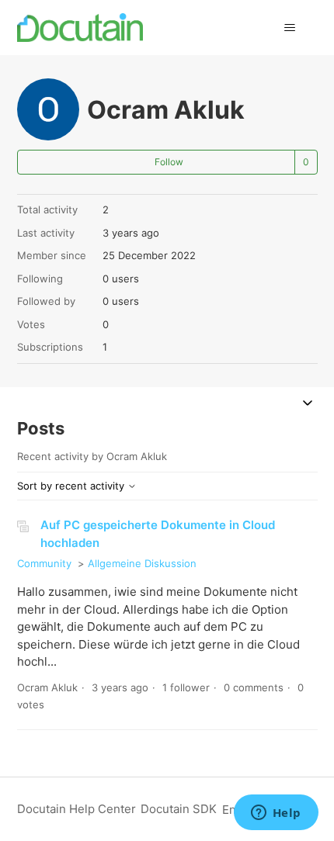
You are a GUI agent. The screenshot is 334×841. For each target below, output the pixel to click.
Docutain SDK (179, 808)
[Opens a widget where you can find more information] (275, 813)
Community (44, 563)
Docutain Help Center (76, 808)
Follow (169, 162)
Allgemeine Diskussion (142, 563)
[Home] (80, 27)
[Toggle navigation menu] (290, 28)
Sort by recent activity (72, 485)
